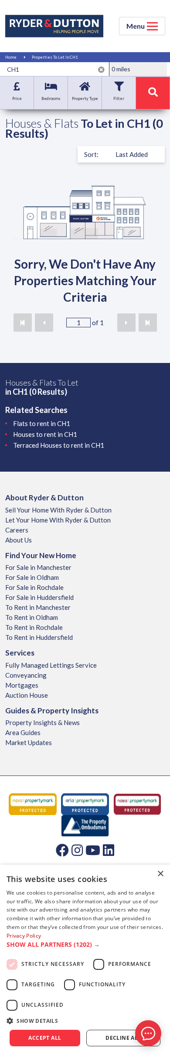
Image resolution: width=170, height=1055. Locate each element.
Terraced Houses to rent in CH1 (58, 445)
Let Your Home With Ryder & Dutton (58, 520)
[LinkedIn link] (108, 850)
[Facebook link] (62, 850)
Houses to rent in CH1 (45, 434)
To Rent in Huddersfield (39, 637)
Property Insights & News (42, 722)
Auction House (26, 695)
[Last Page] (148, 322)
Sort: (91, 154)
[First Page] (23, 322)
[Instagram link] (77, 850)
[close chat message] (154, 949)
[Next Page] (126, 322)
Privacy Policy (24, 935)
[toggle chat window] (148, 1033)
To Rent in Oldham (31, 617)
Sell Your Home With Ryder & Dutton (58, 510)
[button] (85, 944)
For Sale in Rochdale (34, 587)
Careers (16, 530)
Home (11, 57)
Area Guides (23, 732)
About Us (18, 540)
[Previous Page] (44, 322)
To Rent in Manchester (38, 607)
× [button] (160, 874)
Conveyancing (26, 675)
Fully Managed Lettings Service (51, 665)
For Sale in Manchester (38, 567)
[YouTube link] (92, 850)
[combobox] (56, 69)
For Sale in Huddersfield (39, 597)
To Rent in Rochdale (34, 627)
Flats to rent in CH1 (41, 423)
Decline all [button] (123, 1038)
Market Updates (28, 742)
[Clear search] (101, 69)
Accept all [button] (44, 1038)
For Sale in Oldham (32, 577)
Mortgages (21, 685)
